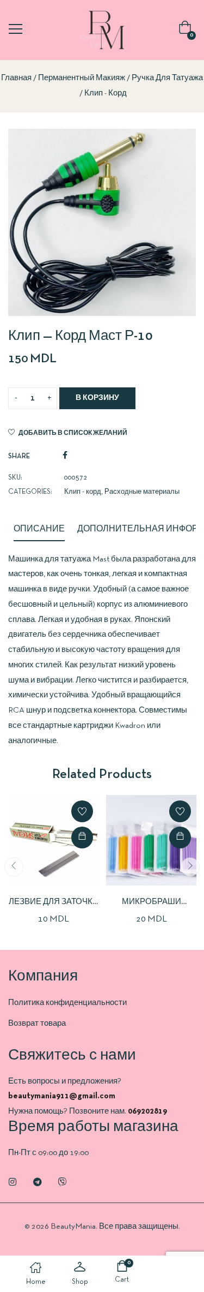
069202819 (147, 1111)
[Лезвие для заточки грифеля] (53, 840)
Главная (16, 78)
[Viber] (62, 1181)
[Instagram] (12, 1181)
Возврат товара (37, 1023)
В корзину (97, 398)
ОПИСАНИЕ (39, 529)
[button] (187, 30)
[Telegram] (37, 1181)
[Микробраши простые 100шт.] (151, 840)
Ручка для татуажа (167, 78)
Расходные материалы (142, 492)
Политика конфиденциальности (67, 1003)
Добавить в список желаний (72, 433)
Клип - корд (105, 93)
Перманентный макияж (81, 78)
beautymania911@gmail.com (61, 1096)
